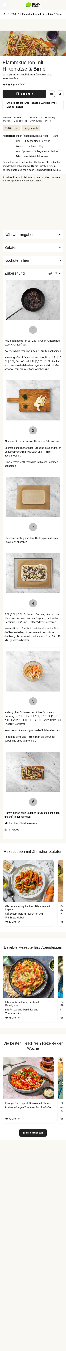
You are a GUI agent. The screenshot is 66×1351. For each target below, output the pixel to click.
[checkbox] (4, 84)
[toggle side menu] (4, 5)
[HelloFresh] (33, 4)
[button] (33, 247)
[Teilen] (60, 94)
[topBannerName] (33, 25)
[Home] (4, 14)
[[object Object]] (51, 94)
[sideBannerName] (33, 206)
